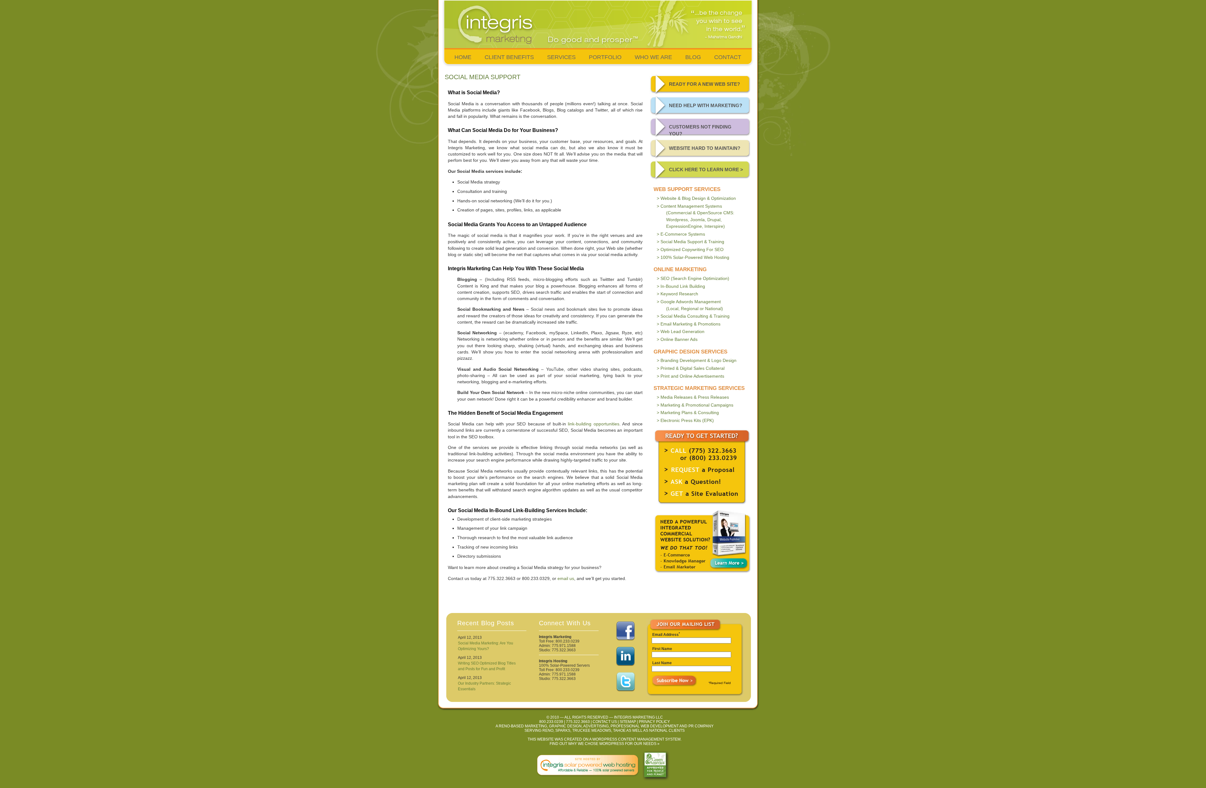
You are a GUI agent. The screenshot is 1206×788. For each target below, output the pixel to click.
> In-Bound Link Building (681, 286)
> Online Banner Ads (677, 339)
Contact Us (605, 722)
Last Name (662, 663)
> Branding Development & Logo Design (696, 360)
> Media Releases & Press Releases (693, 397)
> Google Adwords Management (690, 305)
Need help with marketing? (705, 105)
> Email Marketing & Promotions (688, 323)
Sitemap (628, 722)
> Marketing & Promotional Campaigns (695, 405)
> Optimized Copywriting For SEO (690, 249)
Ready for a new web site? (704, 84)
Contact (727, 57)
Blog (693, 57)
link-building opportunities (593, 423)
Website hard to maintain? (704, 148)
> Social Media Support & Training (690, 241)
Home (462, 57)
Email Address (665, 634)
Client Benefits (509, 57)
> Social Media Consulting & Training (693, 316)
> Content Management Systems (695, 216)
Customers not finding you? (700, 130)
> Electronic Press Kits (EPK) (685, 420)
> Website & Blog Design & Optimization (696, 198)
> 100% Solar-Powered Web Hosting (693, 257)
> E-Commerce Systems (681, 234)
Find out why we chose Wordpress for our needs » (605, 743)
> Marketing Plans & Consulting (688, 412)
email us (565, 578)
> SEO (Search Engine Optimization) (693, 278)
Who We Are (653, 57)
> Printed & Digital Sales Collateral (691, 368)
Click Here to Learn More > (706, 169)
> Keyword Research (677, 293)
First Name (662, 649)
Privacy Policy (654, 722)
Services (561, 57)
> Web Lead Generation (680, 331)
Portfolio (605, 57)
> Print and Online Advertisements (690, 376)
